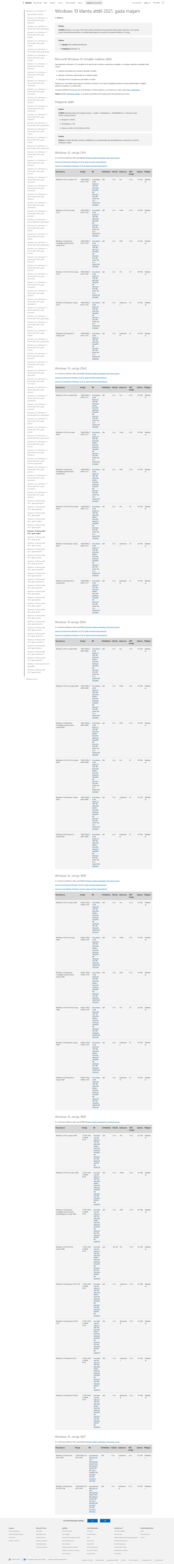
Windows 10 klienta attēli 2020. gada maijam (36, 604)
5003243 (97, 1161)
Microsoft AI (90, 1531)
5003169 (95, 907)
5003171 (97, 1140)
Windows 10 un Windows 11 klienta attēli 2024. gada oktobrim (37, 196)
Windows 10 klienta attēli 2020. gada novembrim (36, 568)
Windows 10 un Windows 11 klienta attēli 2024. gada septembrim (37, 205)
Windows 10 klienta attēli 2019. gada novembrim (36, 641)
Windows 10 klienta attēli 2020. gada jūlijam (36, 592)
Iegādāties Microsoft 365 (94, 3)
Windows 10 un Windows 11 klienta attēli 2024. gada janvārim (37, 267)
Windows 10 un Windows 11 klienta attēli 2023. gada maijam (37, 332)
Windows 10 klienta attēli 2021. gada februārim (36, 550)
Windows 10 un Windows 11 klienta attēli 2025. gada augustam (37, 116)
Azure (88, 1537)
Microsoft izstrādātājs (119, 1531)
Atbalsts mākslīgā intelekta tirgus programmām (126, 1537)
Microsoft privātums (145, 1534)
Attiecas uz (59, 18)
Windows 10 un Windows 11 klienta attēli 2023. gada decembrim (37, 276)
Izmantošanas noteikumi (112, 1560)
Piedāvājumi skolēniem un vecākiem (71, 1550)
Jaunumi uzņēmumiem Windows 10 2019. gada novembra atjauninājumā (80, 162)
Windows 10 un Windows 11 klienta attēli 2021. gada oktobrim (37, 494)
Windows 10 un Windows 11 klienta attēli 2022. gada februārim (37, 452)
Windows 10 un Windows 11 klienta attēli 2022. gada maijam (37, 429)
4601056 (95, 911)
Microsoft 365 (37, 3)
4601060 (97, 1144)
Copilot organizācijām (14, 1531)
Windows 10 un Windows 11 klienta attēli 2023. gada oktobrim (37, 293)
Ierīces (60, 3)
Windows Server (32, 679)
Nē (105, 1521)
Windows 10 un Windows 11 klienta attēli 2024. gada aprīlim (38, 243)
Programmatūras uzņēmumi (121, 1550)
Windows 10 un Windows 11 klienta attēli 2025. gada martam (37, 154)
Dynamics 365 (90, 1540)
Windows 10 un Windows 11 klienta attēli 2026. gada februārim (37, 66)
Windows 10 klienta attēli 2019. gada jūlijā (38, 665)
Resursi (80, 3)
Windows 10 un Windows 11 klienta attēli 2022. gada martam (37, 444)
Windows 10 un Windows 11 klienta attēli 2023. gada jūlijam (38, 317)
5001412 (95, 194)
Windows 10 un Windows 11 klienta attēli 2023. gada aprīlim (38, 340)
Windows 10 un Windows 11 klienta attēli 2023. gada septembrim (37, 301)
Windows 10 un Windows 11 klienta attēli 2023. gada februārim (37, 355)
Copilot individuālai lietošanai (16, 1534)
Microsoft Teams (91, 1553)
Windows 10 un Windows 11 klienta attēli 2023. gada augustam (37, 310)
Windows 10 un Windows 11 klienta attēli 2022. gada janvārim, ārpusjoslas (37, 460)
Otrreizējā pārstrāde (41, 1544)
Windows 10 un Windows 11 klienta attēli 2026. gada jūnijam (37, 34)
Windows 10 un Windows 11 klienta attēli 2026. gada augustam (37, 20)
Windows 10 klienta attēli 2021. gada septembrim (36, 502)
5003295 (95, 932)
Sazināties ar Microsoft (87, 1560)
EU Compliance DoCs (146, 1560)
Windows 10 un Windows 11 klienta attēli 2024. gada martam (37, 250)
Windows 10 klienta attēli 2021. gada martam (36, 544)
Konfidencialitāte (100, 1560)
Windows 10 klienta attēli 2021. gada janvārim (36, 556)
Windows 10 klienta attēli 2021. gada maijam (36, 532)
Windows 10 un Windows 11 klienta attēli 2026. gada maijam (37, 43)
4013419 (92, 1470)
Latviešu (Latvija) (16, 1559)
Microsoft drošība (91, 1534)
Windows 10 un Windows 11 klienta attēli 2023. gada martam (37, 347)
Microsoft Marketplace (119, 1544)
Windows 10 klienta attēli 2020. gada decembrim (36, 562)
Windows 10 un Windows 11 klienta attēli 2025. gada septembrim (37, 108)
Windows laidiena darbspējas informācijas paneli (102, 158)
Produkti (52, 3)
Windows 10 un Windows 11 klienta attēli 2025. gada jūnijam (37, 131)
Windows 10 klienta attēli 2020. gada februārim (36, 622)
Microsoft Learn (118, 1534)
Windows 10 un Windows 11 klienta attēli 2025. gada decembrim (37, 83)
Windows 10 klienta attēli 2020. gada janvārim (36, 628)
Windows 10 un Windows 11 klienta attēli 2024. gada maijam (37, 236)
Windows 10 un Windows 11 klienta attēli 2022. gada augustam (37, 406)
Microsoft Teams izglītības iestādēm (71, 1537)
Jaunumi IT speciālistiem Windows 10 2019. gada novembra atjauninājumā (81, 166)
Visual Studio (117, 1553)
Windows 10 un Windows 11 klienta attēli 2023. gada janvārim (37, 364)
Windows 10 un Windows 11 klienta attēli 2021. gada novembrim (37, 486)
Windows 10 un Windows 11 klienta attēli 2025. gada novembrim (37, 91)
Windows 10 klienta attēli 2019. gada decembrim (36, 635)
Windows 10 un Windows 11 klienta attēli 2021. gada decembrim (37, 477)
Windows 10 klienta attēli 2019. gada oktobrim (36, 647)
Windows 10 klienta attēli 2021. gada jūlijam (36, 514)
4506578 (97, 1167)
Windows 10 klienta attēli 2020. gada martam (36, 616)
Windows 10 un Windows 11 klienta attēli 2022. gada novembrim (37, 381)
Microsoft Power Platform (120, 1547)
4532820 (92, 1474)
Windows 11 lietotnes (14, 1540)
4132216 (92, 1479)
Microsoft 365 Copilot (92, 1550)
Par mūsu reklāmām (133, 1560)
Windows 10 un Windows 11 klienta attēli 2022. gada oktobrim (37, 389)
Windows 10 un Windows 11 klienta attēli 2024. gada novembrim (37, 188)
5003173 (95, 184)
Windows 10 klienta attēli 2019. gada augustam (36, 659)
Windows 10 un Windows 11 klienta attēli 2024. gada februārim (37, 259)
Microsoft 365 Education (68, 1540)
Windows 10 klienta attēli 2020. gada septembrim (36, 580)
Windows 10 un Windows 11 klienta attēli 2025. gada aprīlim (38, 147)
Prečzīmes (123, 1560)
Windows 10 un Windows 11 (36, 11)
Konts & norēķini (70, 3)
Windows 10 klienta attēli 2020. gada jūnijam (36, 598)
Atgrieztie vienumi (40, 1537)
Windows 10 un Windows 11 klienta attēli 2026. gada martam (37, 57)
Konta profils (39, 1531)
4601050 (95, 404)
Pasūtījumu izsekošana (41, 1540)
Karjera (142, 1531)
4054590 (94, 1462)
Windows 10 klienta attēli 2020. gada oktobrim (36, 574)
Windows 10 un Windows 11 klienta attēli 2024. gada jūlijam (38, 220)
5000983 (95, 205)
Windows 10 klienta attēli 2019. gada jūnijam (36, 671)
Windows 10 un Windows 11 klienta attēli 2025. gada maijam (37, 139)
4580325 (95, 410)
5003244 (95, 928)
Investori (142, 1537)
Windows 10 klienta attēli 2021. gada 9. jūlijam (36, 520)
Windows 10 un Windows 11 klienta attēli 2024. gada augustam (37, 213)
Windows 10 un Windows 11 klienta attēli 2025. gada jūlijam (38, 124)
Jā (92, 1521)
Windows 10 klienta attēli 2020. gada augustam (36, 586)
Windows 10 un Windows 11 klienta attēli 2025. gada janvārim (37, 171)
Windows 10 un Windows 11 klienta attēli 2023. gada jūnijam (37, 324)
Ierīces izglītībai (66, 1534)
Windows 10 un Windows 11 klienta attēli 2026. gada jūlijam (38, 27)
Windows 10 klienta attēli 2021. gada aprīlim (36, 538)
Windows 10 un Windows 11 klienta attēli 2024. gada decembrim (37, 179)
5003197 (94, 1457)
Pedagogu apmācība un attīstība (70, 1547)
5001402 (92, 1481)
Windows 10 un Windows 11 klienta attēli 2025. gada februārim (37, 162)
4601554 (95, 188)
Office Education (66, 1544)
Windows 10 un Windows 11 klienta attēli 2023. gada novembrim (37, 284)
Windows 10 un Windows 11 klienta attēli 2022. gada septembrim (37, 398)
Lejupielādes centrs (41, 1534)
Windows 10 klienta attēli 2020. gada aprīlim (36, 610)
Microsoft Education (67, 1531)
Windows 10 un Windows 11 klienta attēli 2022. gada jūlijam (38, 414)
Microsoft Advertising (92, 1547)
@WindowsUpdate (73, 94)
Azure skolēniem (66, 1553)
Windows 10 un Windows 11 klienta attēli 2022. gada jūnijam (37, 421)
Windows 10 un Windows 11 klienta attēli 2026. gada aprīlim (38, 50)
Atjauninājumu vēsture (35, 14)
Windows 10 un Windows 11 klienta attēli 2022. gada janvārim (37, 469)
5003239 (95, 924)
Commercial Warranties (42, 1547)
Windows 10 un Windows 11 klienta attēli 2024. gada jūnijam (37, 227)
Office (45, 3)
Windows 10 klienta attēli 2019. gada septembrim (36, 653)
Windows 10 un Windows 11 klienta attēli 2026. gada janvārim (37, 74)
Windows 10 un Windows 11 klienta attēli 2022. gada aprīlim (38, 437)
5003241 (97, 1157)
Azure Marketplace (133, 90)
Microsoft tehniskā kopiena (120, 1540)
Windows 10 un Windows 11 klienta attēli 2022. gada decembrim (37, 372)
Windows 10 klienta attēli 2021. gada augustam (36, 508)
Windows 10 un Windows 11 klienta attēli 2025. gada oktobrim (37, 99)
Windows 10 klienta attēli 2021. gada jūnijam (36, 526)
